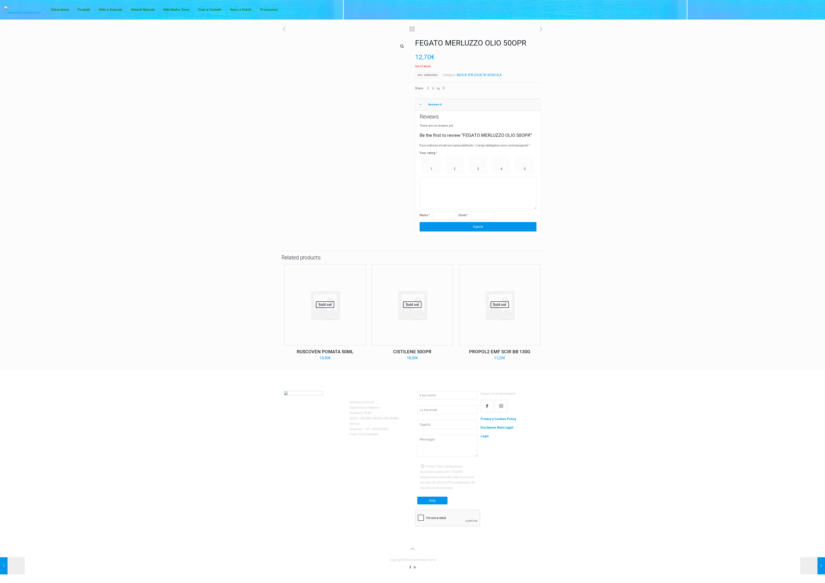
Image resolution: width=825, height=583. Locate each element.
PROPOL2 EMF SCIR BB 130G (499, 351)
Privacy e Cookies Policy (498, 419)
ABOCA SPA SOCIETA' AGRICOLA (479, 75)
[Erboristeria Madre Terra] (22, 9)
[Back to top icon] (412, 548)
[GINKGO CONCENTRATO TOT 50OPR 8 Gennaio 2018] (812, 565)
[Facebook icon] (410, 567)
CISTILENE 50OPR (412, 351)
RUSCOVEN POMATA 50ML (325, 351)
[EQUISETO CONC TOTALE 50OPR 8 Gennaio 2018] (12, 565)
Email (463, 215)
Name (425, 215)
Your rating (428, 153)
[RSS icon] (414, 567)
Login (485, 436)
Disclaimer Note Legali (497, 427)
